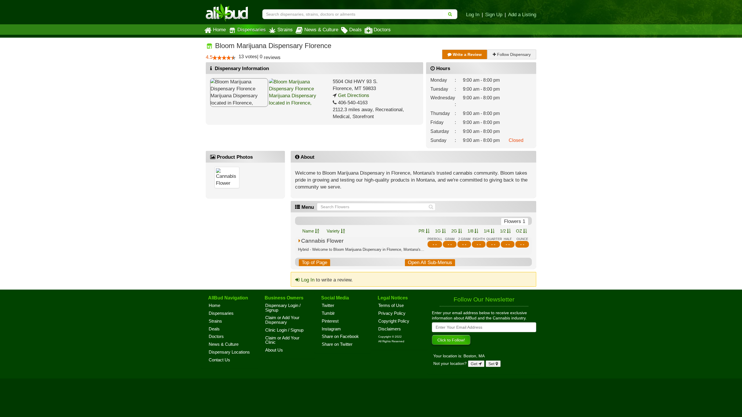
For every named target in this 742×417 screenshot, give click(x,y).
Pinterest (330, 321)
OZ (519, 230)
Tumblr (328, 313)
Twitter (328, 305)
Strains (285, 29)
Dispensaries (251, 29)
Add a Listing (522, 14)
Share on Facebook (340, 336)
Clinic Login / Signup (284, 330)
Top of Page (314, 262)
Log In (472, 14)
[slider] (224, 57)
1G (438, 230)
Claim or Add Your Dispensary (282, 320)
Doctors (382, 29)
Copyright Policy (393, 321)
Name (308, 230)
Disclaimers (389, 329)
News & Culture (321, 29)
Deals (355, 29)
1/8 (471, 230)
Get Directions (353, 95)
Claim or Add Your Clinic (282, 340)
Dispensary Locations (229, 352)
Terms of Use (391, 305)
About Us (274, 350)
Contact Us (219, 360)
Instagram (331, 329)
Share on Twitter (337, 344)
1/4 (487, 230)
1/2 (503, 230)
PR (422, 230)
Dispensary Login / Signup (283, 307)
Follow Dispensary (513, 54)
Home (219, 29)
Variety (334, 230)
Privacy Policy (391, 313)
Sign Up (493, 14)
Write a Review (467, 54)
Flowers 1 (514, 221)
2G (454, 230)
